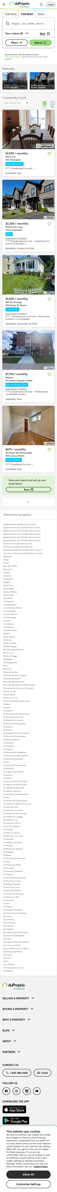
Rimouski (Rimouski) (12, 678)
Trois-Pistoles (9, 964)
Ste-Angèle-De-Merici (13, 910)
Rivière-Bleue (9, 694)
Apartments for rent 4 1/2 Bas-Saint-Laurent (22, 534)
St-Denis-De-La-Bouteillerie (15, 755)
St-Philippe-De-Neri (12, 884)
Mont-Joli (7, 640)
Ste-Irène (7, 939)
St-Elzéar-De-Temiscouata (14, 765)
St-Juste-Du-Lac (10, 820)
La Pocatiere (8, 601)
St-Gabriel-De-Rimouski (13, 787)
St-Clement (8, 743)
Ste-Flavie (7, 916)
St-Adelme (8, 710)
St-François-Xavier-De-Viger (15, 781)
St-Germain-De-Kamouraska (15, 794)
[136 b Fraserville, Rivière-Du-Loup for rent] (28, 199)
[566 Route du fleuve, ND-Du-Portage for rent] (28, 275)
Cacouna (7, 576)
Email (44, 1072)
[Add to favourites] (49, 153)
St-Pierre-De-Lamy (11, 887)
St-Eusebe (7, 775)
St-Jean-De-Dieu (10, 807)
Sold (41, 14)
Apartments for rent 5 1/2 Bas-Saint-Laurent (22, 537)
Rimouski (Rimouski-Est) (13, 682)
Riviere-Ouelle (9, 691)
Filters (14, 42)
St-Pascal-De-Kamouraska (14, 878)
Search (38, 42)
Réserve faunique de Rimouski (16, 701)
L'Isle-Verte (8, 598)
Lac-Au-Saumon (10, 614)
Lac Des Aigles (9, 611)
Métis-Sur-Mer (9, 643)
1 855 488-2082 (19, 1072)
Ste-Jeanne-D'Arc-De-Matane (16, 942)
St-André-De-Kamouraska (14, 723)
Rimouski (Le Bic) (10, 672)
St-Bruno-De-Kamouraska (14, 736)
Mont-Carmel (9, 637)
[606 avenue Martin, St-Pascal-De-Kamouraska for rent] (28, 425)
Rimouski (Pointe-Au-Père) (14, 675)
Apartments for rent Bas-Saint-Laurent (19, 524)
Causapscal (8, 579)
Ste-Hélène (8, 929)
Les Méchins (8, 627)
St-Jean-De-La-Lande (12, 810)
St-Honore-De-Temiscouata (15, 800)
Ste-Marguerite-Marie (12, 951)
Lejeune (6, 621)
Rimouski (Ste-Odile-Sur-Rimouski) (18, 688)
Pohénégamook (10, 662)
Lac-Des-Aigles (9, 617)
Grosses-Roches (10, 592)
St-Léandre (8, 829)
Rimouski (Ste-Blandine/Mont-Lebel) (19, 685)
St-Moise (7, 855)
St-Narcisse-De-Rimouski (14, 858)
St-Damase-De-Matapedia (14, 752)
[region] (28, 1159)
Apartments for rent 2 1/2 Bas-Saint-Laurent (21, 527)
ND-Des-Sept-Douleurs (13, 649)
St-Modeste (8, 852)
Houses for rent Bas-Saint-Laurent (17, 547)
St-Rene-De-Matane (12, 890)
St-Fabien (7, 778)
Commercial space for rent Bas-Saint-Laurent (22, 553)
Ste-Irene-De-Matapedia (14, 935)
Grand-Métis (8, 588)
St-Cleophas (8, 746)
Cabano (6, 572)
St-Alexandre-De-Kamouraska (16, 714)
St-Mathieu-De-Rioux (12, 842)
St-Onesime (8, 868)
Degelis (6, 582)
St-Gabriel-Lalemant (12, 791)
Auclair (6, 563)
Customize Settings (28, 1184)
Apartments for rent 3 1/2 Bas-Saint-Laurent (21, 530)
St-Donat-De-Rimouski (13, 759)
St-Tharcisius (8, 900)
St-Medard (8, 845)
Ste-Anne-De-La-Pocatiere (15, 913)
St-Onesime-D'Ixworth (13, 871)
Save (26, 489)
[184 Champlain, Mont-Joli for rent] (28, 129)
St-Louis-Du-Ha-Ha (11, 823)
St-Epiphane (8, 768)
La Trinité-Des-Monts (12, 608)
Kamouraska (8, 595)
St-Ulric (6, 903)
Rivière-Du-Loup (10, 698)
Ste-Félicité (8, 926)
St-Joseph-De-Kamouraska (15, 813)
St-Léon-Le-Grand (11, 833)
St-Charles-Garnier (11, 739)
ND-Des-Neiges (10, 646)
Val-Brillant (8, 971)
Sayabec (6, 704)
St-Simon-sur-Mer (11, 897)
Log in (51, 4)
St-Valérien (8, 906)
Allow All (28, 1174)
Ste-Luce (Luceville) (11, 945)
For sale (11, 14)
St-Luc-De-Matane (11, 826)
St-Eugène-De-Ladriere (13, 771)
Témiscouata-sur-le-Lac (13, 967)
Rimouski (7, 669)
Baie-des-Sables (10, 566)
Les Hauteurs (9, 624)
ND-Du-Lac (8, 653)
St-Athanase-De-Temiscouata (15, 733)
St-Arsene (7, 730)
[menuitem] (28, 998)
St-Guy (6, 797)
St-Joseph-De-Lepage (13, 816)
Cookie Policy (41, 1166)
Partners (9, 1052)
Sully (5, 961)
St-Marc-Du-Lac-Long (12, 836)
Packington (8, 659)
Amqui (6, 559)
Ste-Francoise (9, 922)
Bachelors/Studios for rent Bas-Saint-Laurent (22, 550)
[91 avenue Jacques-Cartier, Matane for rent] (28, 350)
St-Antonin (8, 727)
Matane (6, 633)
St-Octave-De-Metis (12, 865)
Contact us (10, 1065)
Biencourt (7, 569)
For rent (27, 14)
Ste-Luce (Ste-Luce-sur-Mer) (15, 948)
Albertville (7, 556)
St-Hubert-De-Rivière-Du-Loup (17, 804)
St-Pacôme (8, 874)
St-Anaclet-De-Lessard (13, 720)
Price (5, 665)
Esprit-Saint (8, 585)
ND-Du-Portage (10, 656)
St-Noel (6, 861)
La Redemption (10, 604)
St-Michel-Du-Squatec (13, 849)
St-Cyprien (8, 749)
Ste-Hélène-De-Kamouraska (15, 932)
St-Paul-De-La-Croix (12, 881)
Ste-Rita (6, 958)
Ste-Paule (7, 955)
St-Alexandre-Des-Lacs (13, 717)
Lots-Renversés (10, 630)
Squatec (6, 707)
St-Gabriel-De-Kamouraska (15, 784)
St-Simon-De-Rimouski (13, 894)
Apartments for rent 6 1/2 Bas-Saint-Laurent (22, 540)
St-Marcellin (8, 839)
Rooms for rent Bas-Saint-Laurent (17, 543)
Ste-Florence (9, 919)
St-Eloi (6, 762)
